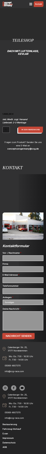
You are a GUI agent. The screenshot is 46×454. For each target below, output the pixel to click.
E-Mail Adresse (11, 275)
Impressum (8, 438)
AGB (5, 447)
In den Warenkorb (30, 130)
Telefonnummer (11, 286)
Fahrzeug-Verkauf (12, 429)
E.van (5, 433)
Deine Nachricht (12, 309)
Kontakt (38, 4)
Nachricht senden (18, 335)
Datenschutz (9, 442)
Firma (5, 264)
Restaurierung (10, 424)
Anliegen (8, 297)
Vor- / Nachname (12, 253)
